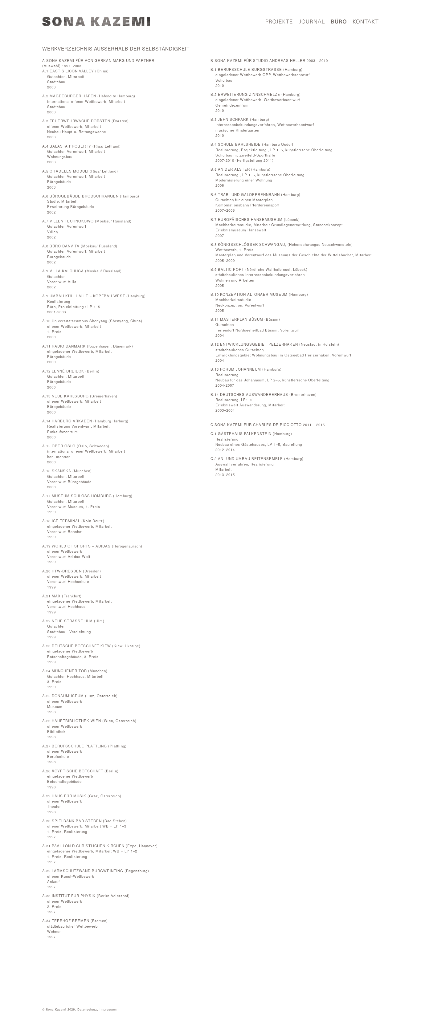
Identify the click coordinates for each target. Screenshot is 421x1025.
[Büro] (338, 22)
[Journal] (312, 22)
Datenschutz (87, 1009)
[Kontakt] (366, 22)
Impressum (108, 1009)
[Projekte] (279, 22)
